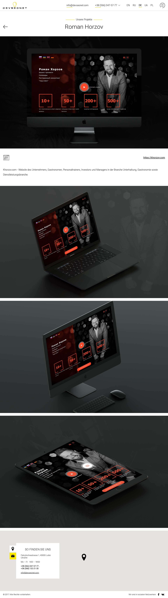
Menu (162, 5)
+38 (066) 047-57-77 (106, 5)
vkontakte (163, 594)
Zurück (5, 27)
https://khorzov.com (154, 157)
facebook (158, 594)
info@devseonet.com (77, 5)
